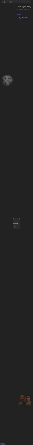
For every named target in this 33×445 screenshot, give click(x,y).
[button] (19, 218)
